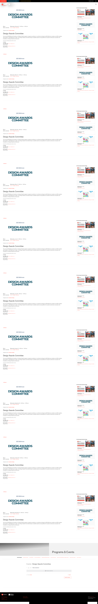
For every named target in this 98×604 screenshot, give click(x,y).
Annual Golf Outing (53, 557)
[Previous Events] (26, 567)
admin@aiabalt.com (25, 597)
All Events (5, 5)
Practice (79, 65)
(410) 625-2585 (25, 596)
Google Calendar (16, 27)
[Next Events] (28, 567)
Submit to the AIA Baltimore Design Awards (63, 557)
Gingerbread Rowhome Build (45, 557)
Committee (79, 77)
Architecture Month (25, 557)
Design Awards (80, 30)
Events (28, 564)
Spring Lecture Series (73, 557)
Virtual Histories (79, 557)
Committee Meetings (11, 30)
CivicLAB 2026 (31, 557)
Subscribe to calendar (67, 577)
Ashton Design (92, 596)
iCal (11, 27)
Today (30, 567)
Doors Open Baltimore (37, 557)
